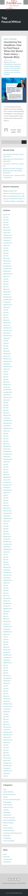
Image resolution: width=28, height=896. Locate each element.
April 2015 (5, 562)
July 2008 (5, 745)
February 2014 (7, 598)
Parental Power (7, 815)
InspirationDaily (17, 64)
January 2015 (6, 570)
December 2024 (7, 266)
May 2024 (5, 284)
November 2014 (7, 575)
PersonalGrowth (7, 70)
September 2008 (7, 740)
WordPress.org (7, 862)
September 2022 (7, 335)
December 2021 (7, 358)
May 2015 (5, 559)
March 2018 (6, 474)
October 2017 (6, 487)
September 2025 (7, 243)
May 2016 (5, 528)
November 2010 (7, 678)
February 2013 (7, 621)
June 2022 (6, 343)
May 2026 (5, 222)
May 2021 (5, 376)
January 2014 (6, 601)
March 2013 (6, 619)
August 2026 (6, 214)
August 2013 (6, 611)
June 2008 (6, 747)
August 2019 (6, 431)
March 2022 (6, 351)
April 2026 (6, 225)
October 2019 (6, 425)
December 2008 (7, 732)
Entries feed (6, 856)
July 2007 (5, 776)
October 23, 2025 (8, 60)
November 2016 (7, 513)
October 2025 (7, 240)
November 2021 (7, 361)
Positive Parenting (8, 828)
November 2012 (7, 626)
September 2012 (7, 631)
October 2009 (7, 709)
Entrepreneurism (7, 802)
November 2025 (7, 237)
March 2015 (6, 564)
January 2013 (6, 624)
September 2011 (7, 662)
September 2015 (7, 549)
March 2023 (6, 320)
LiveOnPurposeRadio (8, 66)
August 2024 (6, 276)
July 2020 (5, 402)
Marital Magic (6, 812)
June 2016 (5, 526)
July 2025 (5, 248)
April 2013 (5, 616)
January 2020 (6, 418)
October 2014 (6, 577)
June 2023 (6, 312)
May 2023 (5, 315)
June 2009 (6, 716)
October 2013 (6, 606)
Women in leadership (8, 840)
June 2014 (5, 588)
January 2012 (6, 652)
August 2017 (6, 492)
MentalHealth (17, 66)
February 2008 (7, 758)
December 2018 (7, 451)
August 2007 (6, 773)
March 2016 (6, 534)
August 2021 (6, 369)
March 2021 (6, 382)
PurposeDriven (16, 72)
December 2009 (7, 704)
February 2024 (7, 291)
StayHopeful (6, 74)
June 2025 (6, 250)
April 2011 (5, 673)
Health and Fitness (8, 807)
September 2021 (7, 366)
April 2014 (5, 593)
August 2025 (6, 245)
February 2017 (7, 508)
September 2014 (7, 580)
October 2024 (7, 271)
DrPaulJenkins (12, 62)
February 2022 (7, 353)
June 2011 (5, 667)
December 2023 (7, 297)
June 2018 (5, 467)
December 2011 (7, 655)
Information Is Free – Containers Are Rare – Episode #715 (14, 176)
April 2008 (6, 752)
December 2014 (7, 572)
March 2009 (6, 724)
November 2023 (7, 299)
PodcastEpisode (15, 70)
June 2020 (6, 405)
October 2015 (6, 546)
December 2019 (7, 420)
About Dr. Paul (13, 191)
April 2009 (6, 722)
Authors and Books (8, 792)
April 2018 (5, 472)
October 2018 (6, 456)
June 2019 (5, 436)
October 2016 (6, 516)
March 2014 (6, 595)
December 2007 (7, 763)
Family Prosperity (7, 804)
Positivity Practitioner (8, 830)
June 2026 (6, 219)
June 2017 (5, 498)
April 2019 (5, 441)
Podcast (6, 39)
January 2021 (6, 387)
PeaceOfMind (17, 68)
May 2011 (5, 670)
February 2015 (7, 567)
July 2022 (5, 340)
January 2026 (6, 232)
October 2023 (7, 302)
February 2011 (6, 675)
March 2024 (6, 289)
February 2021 (7, 384)
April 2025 (5, 255)
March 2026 (6, 227)
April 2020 (6, 410)
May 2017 (5, 500)
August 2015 (6, 552)
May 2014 (5, 590)
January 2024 (6, 294)
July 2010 (5, 685)
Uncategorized (13, 39)
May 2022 (5, 346)
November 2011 (7, 657)
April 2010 (5, 693)
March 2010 (6, 696)
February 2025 (7, 261)
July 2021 (5, 371)
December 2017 (7, 482)
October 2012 (6, 629)
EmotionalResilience (8, 64)
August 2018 (6, 461)
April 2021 (5, 379)
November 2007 (7, 765)
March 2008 (6, 755)
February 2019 (7, 446)
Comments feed (7, 859)
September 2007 (7, 770)
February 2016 (7, 536)
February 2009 (7, 727)
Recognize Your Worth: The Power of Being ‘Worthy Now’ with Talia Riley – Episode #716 (13, 171)
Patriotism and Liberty (9, 817)
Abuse (5, 789)
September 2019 (7, 428)
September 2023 (7, 304)
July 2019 (5, 433)
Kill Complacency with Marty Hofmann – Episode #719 (14, 155)
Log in (4, 854)
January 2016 (6, 539)
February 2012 (7, 649)
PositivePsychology (8, 72)
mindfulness (6, 68)
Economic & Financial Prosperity (11, 799)
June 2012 (5, 639)
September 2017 (7, 490)
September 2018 (7, 459)
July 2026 (5, 217)
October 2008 (7, 737)
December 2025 (7, 235)
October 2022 (7, 333)
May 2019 (5, 438)
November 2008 (7, 734)
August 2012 (6, 634)
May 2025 (5, 253)
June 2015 (5, 557)
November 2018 (7, 454)
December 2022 (7, 328)
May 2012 (5, 642)
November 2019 (7, 423)
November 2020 (7, 392)
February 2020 (7, 415)
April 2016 (5, 531)
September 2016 (7, 518)
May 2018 (5, 469)
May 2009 (6, 719)
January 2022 (6, 356)
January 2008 (6, 760)
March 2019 (6, 443)
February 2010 (7, 698)
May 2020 (5, 407)
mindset (12, 68)
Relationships (6, 835)
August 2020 (6, 400)
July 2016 (5, 523)
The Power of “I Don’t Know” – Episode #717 (13, 165)
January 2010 (6, 701)
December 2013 (7, 603)
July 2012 (5, 637)
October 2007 (7, 768)
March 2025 (6, 258)
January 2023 (6, 325)
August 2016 (6, 521)
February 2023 (7, 322)
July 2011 (5, 665)
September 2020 (7, 397)
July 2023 (5, 310)
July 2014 (5, 585)
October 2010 (6, 680)
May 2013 (5, 613)
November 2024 (7, 268)
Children (5, 797)
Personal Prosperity (8, 822)
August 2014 (6, 582)
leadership (6, 810)
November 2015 (7, 544)
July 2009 (5, 714)
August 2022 (6, 338)
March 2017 (6, 505)
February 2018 (7, 477)
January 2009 (6, 729)
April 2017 (5, 503)
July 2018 (5, 464)
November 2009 (7, 706)
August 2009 (6, 711)
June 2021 (5, 374)
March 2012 (6, 647)
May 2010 (5, 691)
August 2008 (6, 742)
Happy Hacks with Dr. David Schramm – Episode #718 (13, 160)
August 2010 (6, 683)
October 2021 (6, 364)
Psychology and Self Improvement (12, 833)
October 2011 (6, 660)
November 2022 (7, 330)
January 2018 (6, 479)
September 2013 (7, 608)
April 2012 (5, 644)
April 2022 (5, 348)
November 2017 (7, 485)
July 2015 (5, 554)
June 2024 (6, 281)
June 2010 (5, 688)
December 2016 (7, 510)
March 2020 (6, 413)
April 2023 (5, 317)
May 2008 (6, 750)
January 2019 (6, 449)
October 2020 (7, 394)
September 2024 (7, 273)
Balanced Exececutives (9, 794)
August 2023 (6, 307)
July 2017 (5, 495)
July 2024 (5, 279)
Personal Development (9, 820)
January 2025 (6, 263)
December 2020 (7, 389)
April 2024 (6, 286)
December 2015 (7, 541)
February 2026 (7, 230)
